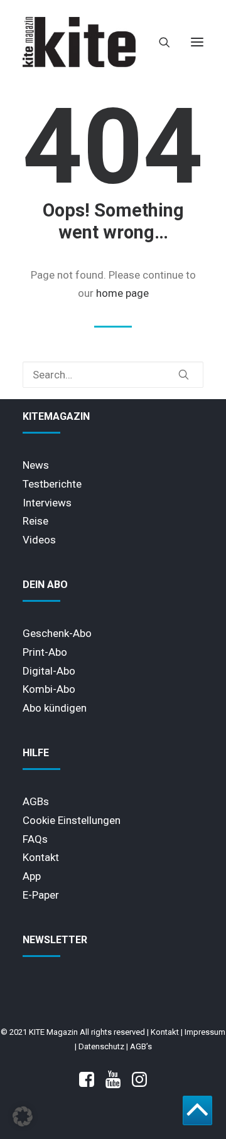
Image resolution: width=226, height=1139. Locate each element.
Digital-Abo (49, 671)
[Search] (159, 42)
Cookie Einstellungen (72, 820)
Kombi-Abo (49, 689)
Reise (35, 521)
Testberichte (52, 484)
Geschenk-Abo (57, 633)
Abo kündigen (55, 708)
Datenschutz (101, 1046)
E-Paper (41, 895)
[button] (197, 42)
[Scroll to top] (197, 1109)
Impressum (205, 1032)
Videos (39, 539)
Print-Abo (45, 652)
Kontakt (41, 857)
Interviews (47, 502)
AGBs (36, 801)
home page (122, 293)
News (36, 465)
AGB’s (141, 1046)
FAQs (35, 839)
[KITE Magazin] (79, 42)
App (32, 876)
